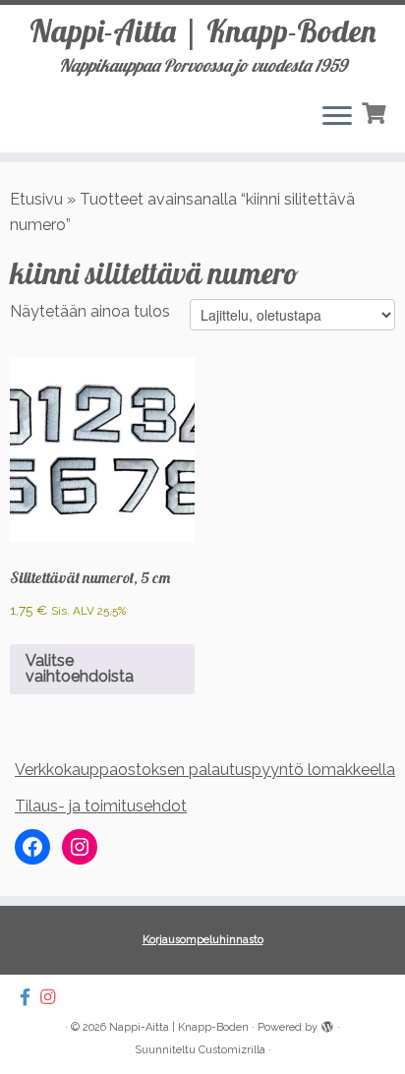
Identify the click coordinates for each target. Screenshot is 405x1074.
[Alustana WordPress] (327, 1024)
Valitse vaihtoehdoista (80, 668)
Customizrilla (232, 1050)
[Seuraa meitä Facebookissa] (30, 996)
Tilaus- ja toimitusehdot (101, 806)
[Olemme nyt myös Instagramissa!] (52, 996)
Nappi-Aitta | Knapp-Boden (202, 30)
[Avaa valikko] (337, 117)
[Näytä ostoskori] (376, 111)
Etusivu (36, 199)
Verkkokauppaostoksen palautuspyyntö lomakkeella (205, 769)
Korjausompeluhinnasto (203, 939)
